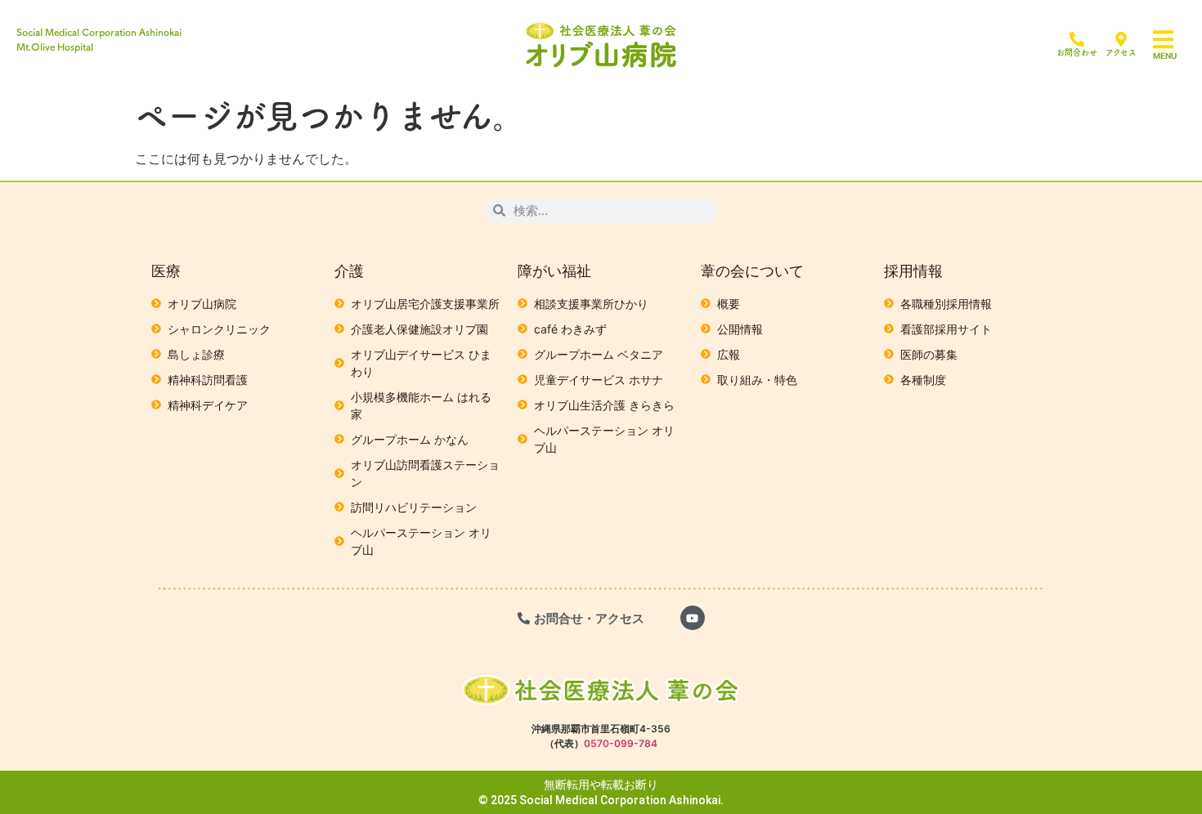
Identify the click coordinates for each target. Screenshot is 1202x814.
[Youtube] (692, 618)
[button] (1173, 39)
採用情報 (913, 271)
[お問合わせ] (1077, 39)
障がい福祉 (554, 271)
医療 (166, 271)
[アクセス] (1121, 39)
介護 (349, 271)
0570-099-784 (620, 743)
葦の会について (752, 271)
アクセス (1121, 52)
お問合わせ (1076, 52)
